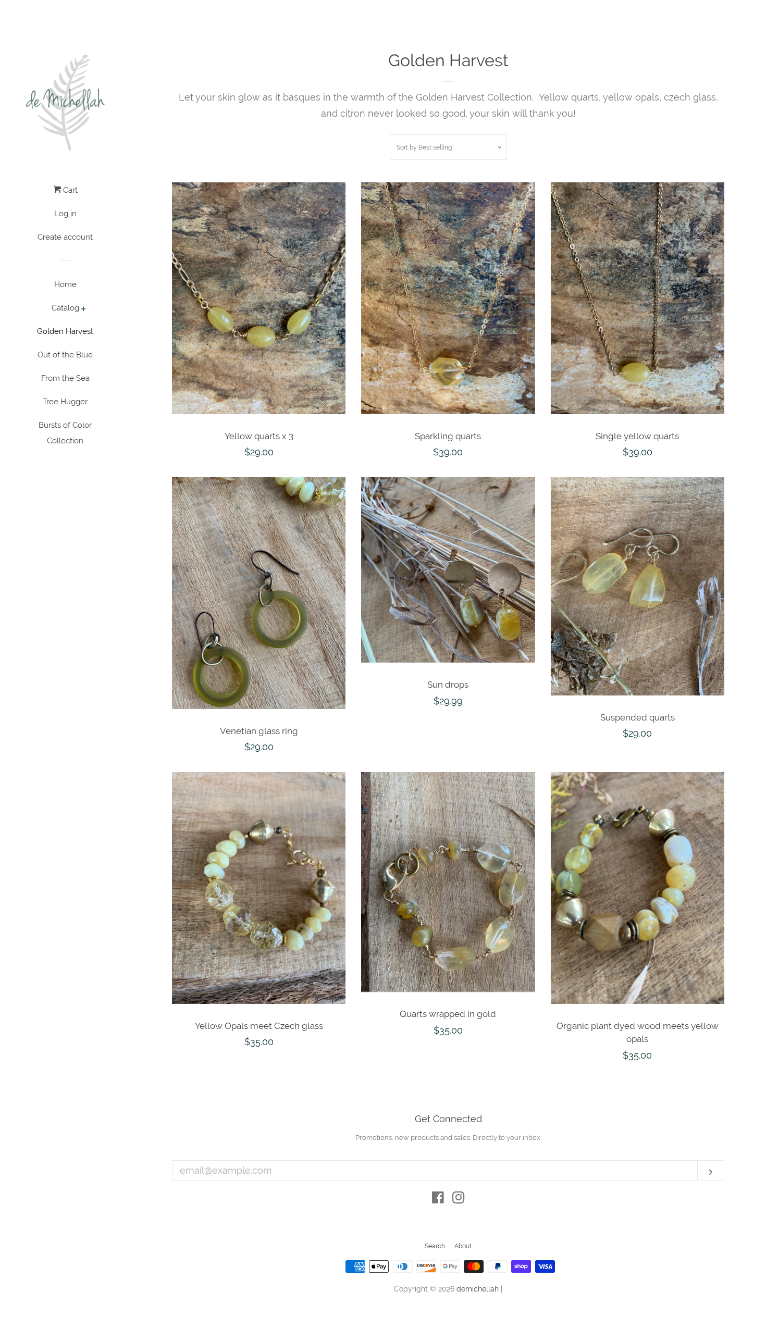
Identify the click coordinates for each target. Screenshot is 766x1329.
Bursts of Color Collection (65, 432)
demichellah (477, 1288)
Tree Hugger (65, 401)
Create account (65, 237)
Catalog (65, 308)
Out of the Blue (65, 354)
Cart (69, 190)
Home (65, 284)
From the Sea (65, 378)
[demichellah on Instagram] (458, 1199)
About (463, 1246)
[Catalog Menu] (83, 309)
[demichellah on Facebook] (437, 1199)
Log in (65, 213)
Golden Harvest (65, 331)
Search (435, 1246)
